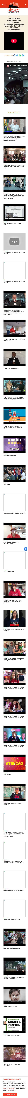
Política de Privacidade (8, 1088)
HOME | (9, 16)
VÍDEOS (19, 16)
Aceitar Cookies (10, 1094)
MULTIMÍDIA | (14, 16)
